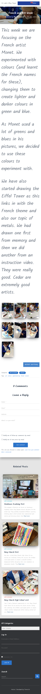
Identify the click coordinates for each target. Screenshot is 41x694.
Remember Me (7, 657)
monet (27, 376)
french (22, 376)
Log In (6, 663)
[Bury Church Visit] (20, 534)
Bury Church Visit (11, 552)
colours (10, 376)
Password (4, 648)
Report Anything (31, 364)
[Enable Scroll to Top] (37, 690)
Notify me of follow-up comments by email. (17, 435)
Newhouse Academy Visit (14, 504)
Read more (27, 516)
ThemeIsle (27, 689)
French (22, 372)
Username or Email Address (10, 639)
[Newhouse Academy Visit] (20, 486)
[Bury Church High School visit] (20, 582)
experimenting (16, 376)
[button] (7, 310)
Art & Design (13, 372)
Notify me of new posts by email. (13, 440)
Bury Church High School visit (16, 600)
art (6, 376)
